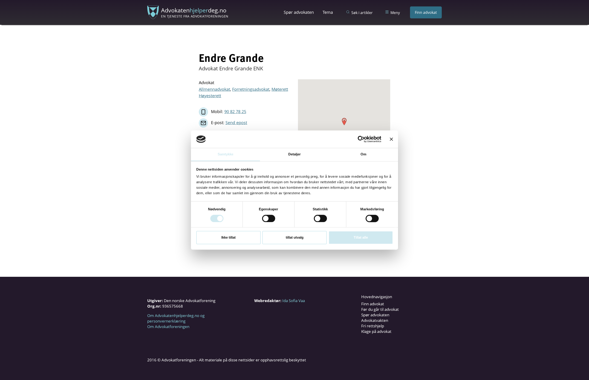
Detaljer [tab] (294, 154)
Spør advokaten (299, 12)
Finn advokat (426, 12)
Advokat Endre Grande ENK (231, 68)
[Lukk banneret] (391, 139)
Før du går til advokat (380, 309)
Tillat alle (361, 238)
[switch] (268, 218)
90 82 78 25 (235, 111)
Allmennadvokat (214, 89)
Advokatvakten (374, 320)
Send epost (236, 122)
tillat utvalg (294, 238)
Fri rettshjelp (372, 326)
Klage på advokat (376, 331)
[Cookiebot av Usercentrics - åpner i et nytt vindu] (361, 139)
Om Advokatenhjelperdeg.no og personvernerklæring (176, 318)
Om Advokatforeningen (168, 326)
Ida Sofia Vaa (293, 300)
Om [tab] (363, 154)
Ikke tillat (228, 238)
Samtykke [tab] (226, 154)
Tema (328, 12)
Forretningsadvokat (250, 89)
